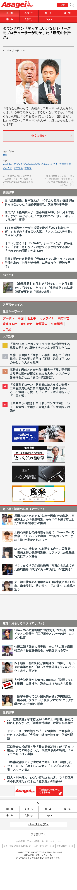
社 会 (48, 13)
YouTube (7, 164)
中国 (21, 318)
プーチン (8, 318)
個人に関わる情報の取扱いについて (20, 846)
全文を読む (38, 135)
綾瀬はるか (10, 323)
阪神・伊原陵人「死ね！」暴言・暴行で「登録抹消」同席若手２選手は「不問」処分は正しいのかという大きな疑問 (40, 359)
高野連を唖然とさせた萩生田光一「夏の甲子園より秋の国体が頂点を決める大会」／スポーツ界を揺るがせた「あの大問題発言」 (40, 373)
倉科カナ (26, 323)
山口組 (7, 329)
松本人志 (7, 168)
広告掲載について (65, 846)
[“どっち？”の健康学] (38, 461)
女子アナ (29, 19)
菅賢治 (28, 168)
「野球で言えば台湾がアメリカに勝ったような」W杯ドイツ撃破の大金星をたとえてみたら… (18, 180)
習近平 (31, 318)
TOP (62, 5)
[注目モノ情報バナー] (38, 481)
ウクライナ (47, 318)
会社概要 (20, 841)
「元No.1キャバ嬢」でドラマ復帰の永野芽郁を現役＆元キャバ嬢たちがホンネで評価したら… (40, 345)
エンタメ (48, 19)
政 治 (67, 13)
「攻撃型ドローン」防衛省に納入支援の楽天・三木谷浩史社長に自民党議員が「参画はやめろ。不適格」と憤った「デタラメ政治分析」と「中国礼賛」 (40, 390)
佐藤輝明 (57, 323)
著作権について (47, 846)
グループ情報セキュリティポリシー (44, 841)
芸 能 (9, 13)
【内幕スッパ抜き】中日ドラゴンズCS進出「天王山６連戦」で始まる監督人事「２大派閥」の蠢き (40, 407)
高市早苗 (63, 318)
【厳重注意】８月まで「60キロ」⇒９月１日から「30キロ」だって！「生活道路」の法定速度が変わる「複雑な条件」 (44, 287)
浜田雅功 (18, 168)
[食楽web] (38, 501)
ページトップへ (38, 824)
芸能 (5, 155)
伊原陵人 (41, 323)
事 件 (9, 19)
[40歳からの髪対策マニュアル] (38, 441)
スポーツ (29, 13)
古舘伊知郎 (65, 164)
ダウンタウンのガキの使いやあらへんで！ (35, 164)
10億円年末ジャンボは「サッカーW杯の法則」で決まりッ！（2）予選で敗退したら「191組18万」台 (59, 180)
